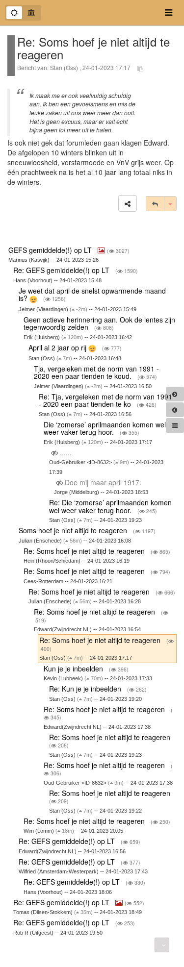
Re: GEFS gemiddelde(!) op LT (62, 270)
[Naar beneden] (162, 945)
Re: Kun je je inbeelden (86, 689)
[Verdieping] (31, 12)
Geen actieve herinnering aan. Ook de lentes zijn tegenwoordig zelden (99, 323)
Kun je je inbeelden (74, 668)
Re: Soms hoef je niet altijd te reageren (85, 551)
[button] (127, 203)
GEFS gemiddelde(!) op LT (51, 250)
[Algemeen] (14, 12)
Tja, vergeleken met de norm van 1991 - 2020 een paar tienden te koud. (96, 372)
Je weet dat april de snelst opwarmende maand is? (92, 294)
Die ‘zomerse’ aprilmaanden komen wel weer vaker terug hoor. (105, 428)
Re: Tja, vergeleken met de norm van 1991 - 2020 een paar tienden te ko (105, 400)
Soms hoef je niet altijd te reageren (74, 530)
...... (66, 452)
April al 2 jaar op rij (58, 347)
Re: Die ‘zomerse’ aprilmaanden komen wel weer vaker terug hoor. (110, 506)
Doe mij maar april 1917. (103, 482)
